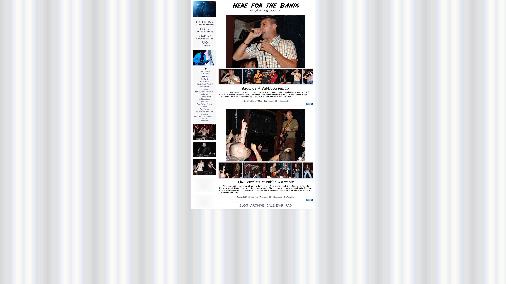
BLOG (204, 29)
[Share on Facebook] (307, 104)
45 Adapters (204, 81)
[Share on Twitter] (309, 104)
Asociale (271, 101)
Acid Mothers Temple (204, 104)
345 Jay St (204, 79)
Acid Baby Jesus (204, 99)
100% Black (204, 74)
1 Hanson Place (204, 71)
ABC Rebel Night (204, 96)
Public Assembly (284, 101)
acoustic (205, 106)
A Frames (204, 89)
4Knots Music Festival (204, 84)
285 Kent (205, 76)
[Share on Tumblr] (312, 104)
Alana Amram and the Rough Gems (204, 117)
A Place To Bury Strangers (205, 91)
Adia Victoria (204, 109)
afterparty (204, 114)
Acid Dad (204, 101)
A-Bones (204, 94)
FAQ (204, 42)
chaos (266, 197)
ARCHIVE (204, 35)
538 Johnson (204, 86)
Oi (276, 101)
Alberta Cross (204, 121)
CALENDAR (204, 22)
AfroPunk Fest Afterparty (204, 111)
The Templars (289, 197)
